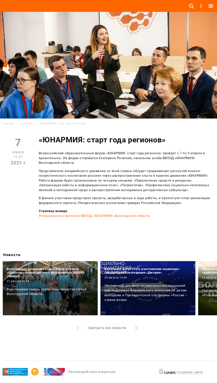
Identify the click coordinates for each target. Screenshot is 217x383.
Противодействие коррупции (92, 372)
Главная (8, 123)
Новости (26, 123)
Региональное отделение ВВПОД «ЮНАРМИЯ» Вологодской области (94, 216)
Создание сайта (190, 372)
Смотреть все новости (107, 328)
